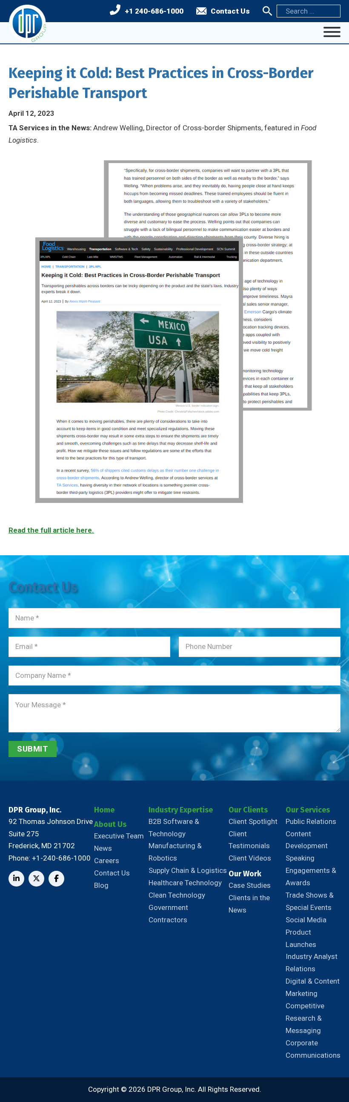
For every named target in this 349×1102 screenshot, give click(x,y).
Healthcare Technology (185, 882)
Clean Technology (177, 895)
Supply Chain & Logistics (188, 870)
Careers (106, 860)
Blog (101, 885)
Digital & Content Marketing (313, 987)
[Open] (331, 32)
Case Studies (250, 885)
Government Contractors (168, 913)
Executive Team (119, 836)
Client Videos (250, 858)
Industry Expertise (181, 810)
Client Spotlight (253, 821)
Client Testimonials (249, 839)
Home (104, 810)
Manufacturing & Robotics (175, 851)
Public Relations (311, 821)
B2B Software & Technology (174, 827)
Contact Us (230, 11)
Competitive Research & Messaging (305, 1018)
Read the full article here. (51, 530)
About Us (110, 824)
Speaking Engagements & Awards (311, 870)
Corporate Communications (313, 1049)
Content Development (307, 839)
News (103, 848)
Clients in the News (249, 903)
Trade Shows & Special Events (310, 901)
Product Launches (301, 938)
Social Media (306, 919)
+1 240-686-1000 (154, 11)
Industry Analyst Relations (312, 962)
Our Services (308, 810)
